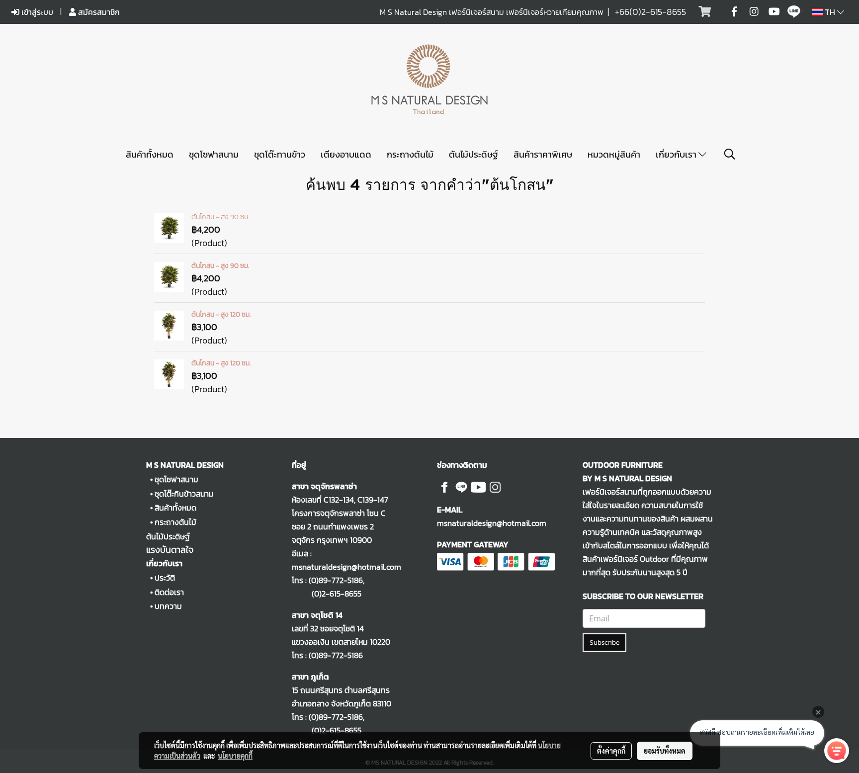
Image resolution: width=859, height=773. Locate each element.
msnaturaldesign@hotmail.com (491, 523)
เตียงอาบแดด (346, 154)
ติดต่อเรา (169, 592)
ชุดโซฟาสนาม (214, 154)
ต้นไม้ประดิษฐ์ (473, 154)
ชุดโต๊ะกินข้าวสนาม (184, 494)
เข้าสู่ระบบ (36, 12)
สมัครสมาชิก (98, 12)
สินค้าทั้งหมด (149, 154)
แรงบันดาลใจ (169, 549)
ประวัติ (165, 578)
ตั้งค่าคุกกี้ (611, 750)
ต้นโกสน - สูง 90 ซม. (220, 217)
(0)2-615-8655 (326, 594)
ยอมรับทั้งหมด (665, 750)
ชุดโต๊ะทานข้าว (279, 154)
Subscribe (604, 642)
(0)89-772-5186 (336, 580)
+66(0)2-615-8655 (650, 11)
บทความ (168, 606)
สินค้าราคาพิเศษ (543, 154)
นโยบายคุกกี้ (235, 755)
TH (830, 12)
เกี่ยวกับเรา (677, 154)
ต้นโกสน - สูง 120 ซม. (221, 314)
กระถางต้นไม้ (410, 154)
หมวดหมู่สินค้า (614, 154)
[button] (730, 154)
